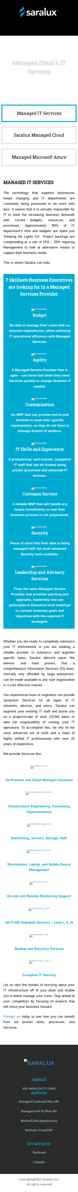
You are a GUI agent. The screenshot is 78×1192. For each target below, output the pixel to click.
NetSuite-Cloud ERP (39, 1130)
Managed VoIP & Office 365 (39, 1111)
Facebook (39, 1152)
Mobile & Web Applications (39, 1121)
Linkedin (39, 1162)
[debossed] (39, 1063)
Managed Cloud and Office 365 (39, 1101)
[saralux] (39, 11)
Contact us (11, 1016)
